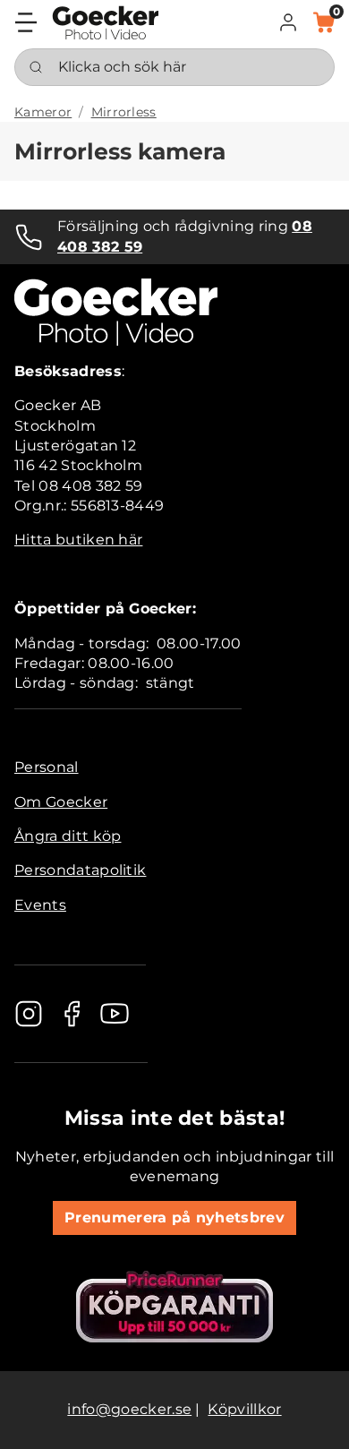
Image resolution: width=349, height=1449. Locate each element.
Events (40, 904)
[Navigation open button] (26, 22)
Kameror (43, 112)
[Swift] (105, 22)
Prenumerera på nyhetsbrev (174, 1217)
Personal (46, 767)
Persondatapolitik (80, 870)
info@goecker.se (129, 1409)
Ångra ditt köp (67, 836)
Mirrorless (124, 112)
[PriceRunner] (174, 1306)
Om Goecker (60, 801)
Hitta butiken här (78, 539)
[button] (288, 22)
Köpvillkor (244, 1409)
